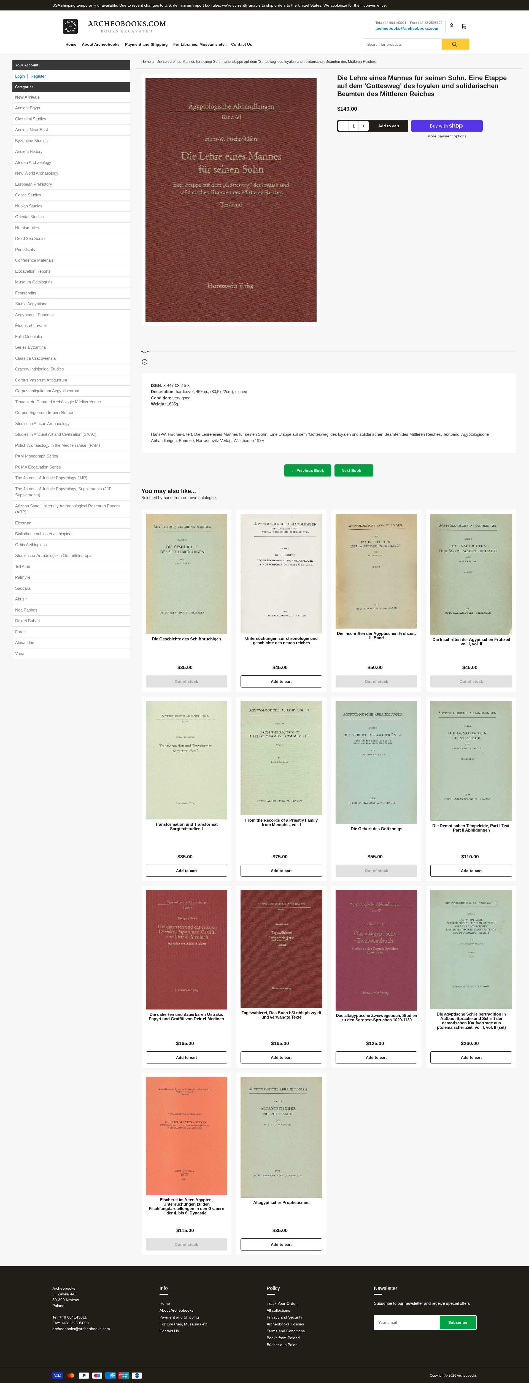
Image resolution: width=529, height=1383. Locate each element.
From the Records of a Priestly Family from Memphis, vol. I (281, 822)
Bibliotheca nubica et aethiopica (43, 534)
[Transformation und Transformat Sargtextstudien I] (187, 760)
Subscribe (457, 1322)
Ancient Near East (31, 130)
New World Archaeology (36, 173)
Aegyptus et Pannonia (35, 314)
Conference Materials (34, 260)
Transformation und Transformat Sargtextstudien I (186, 826)
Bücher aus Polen (282, 1345)
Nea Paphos (26, 610)
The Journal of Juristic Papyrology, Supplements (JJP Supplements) (63, 491)
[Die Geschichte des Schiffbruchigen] (187, 574)
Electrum (23, 523)
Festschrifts (25, 293)
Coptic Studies (28, 195)
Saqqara (22, 588)
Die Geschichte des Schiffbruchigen (186, 639)
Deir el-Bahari (27, 621)
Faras (20, 631)
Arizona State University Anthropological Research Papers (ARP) (67, 509)
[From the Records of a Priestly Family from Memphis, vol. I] (281, 758)
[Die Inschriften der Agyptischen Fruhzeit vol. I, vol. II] (471, 574)
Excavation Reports (33, 271)
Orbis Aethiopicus (31, 544)
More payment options (446, 136)
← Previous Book (308, 470)
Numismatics (27, 227)
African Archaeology (33, 162)
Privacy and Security (284, 1317)
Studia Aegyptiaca (31, 304)
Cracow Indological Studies (39, 369)
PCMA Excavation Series (38, 467)
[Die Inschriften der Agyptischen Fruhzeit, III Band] (376, 571)
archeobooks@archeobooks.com (407, 28)
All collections (278, 1310)
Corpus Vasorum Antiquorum (41, 380)
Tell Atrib (22, 566)
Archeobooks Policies (285, 1324)
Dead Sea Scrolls (31, 238)
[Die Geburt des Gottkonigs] (376, 762)
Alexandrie (24, 642)
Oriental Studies (29, 217)
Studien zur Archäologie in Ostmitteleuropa (53, 555)
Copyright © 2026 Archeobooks (453, 1375)
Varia (19, 653)
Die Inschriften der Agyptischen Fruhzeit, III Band (376, 635)
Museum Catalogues (34, 282)
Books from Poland (283, 1338)
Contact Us (241, 44)
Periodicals (25, 249)
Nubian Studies (28, 206)
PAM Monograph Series (36, 456)
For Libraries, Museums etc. (199, 44)
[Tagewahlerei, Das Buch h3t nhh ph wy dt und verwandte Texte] (281, 949)
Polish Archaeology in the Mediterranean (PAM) (57, 445)
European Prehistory (33, 184)
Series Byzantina (30, 347)
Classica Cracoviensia (35, 358)
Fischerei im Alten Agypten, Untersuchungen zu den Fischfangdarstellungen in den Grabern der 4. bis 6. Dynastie (186, 1206)
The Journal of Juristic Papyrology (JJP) (51, 478)
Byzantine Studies (31, 140)
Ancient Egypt (27, 108)
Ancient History (29, 151)
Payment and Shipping (146, 44)
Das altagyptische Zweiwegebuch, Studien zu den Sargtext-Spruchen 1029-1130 (376, 1017)
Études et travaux (31, 325)
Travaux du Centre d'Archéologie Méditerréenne (58, 401)
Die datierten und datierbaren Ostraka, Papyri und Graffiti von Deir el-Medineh (186, 1016)
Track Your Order (282, 1303)
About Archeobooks (101, 44)
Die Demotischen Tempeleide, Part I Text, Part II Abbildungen (471, 828)
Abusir (21, 599)
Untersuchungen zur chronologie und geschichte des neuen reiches (281, 640)
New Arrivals (27, 97)
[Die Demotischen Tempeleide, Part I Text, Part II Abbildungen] (471, 761)
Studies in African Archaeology (42, 423)
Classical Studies (30, 119)
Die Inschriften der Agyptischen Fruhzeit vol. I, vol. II (471, 641)
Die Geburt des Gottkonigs (376, 829)
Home (71, 44)
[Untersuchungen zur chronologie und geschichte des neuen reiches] (281, 574)
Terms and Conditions (286, 1331)
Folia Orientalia (28, 336)
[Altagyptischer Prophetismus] (281, 1137)
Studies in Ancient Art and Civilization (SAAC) (55, 434)
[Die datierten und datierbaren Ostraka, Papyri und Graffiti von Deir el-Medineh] (187, 949)
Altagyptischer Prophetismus (281, 1202)
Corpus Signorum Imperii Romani (45, 412)
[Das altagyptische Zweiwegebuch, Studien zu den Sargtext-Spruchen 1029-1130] (376, 950)
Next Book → (354, 470)
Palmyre (22, 577)
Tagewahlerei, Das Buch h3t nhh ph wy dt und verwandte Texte (281, 1015)
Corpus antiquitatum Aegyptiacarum (47, 391)
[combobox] (416, 44)
